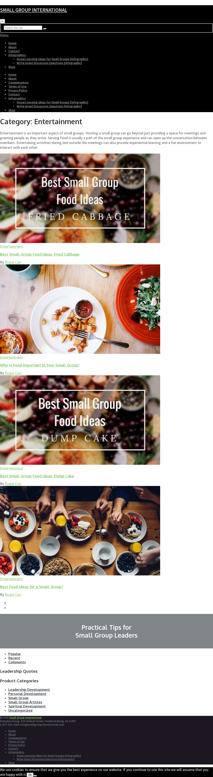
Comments (17, 662)
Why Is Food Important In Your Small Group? (39, 365)
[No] (35, 775)
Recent (14, 658)
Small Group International (33, 10)
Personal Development (27, 694)
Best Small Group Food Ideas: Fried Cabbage (39, 254)
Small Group (18, 698)
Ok (30, 774)
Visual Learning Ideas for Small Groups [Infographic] (52, 59)
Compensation (18, 82)
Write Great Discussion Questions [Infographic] (49, 63)
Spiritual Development (27, 706)
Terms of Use (17, 86)
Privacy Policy (17, 90)
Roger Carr (13, 262)
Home (12, 43)
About (12, 47)
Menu (4, 35)
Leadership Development (29, 690)
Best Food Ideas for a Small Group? (31, 586)
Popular (14, 654)
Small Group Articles (25, 702)
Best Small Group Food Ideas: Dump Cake (37, 476)
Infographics (17, 55)
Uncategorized (20, 710)
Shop (11, 67)
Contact (14, 51)
